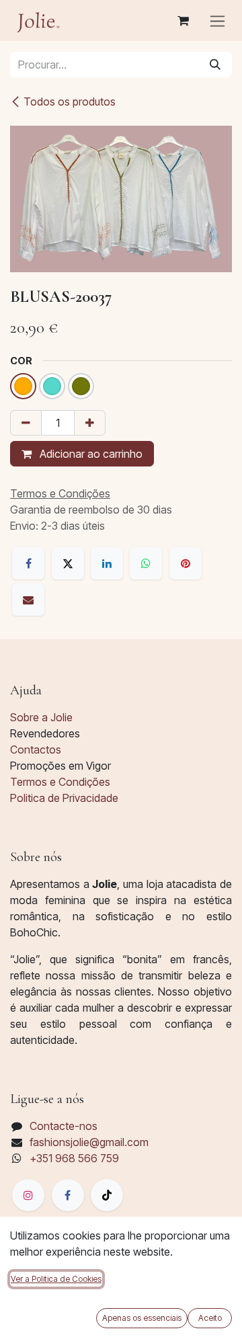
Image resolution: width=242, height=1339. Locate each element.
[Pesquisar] (215, 64)
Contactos (35, 749)
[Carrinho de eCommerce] (183, 21)
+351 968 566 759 (74, 1158)
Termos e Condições (60, 781)
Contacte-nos (63, 1126)
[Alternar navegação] (217, 20)
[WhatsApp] (146, 563)
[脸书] (68, 1195)
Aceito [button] (210, 1318)
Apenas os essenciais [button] (142, 1318)
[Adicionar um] (90, 423)
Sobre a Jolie (41, 717)
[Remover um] (26, 423)
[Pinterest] (185, 563)
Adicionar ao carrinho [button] (90, 453)
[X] (68, 563)
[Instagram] (28, 1195)
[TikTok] (107, 1195)
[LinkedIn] (107, 563)
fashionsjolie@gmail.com (89, 1142)
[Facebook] (28, 563)
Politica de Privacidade (64, 798)
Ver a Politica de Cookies (56, 1279)
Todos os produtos (70, 101)
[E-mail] (28, 599)
